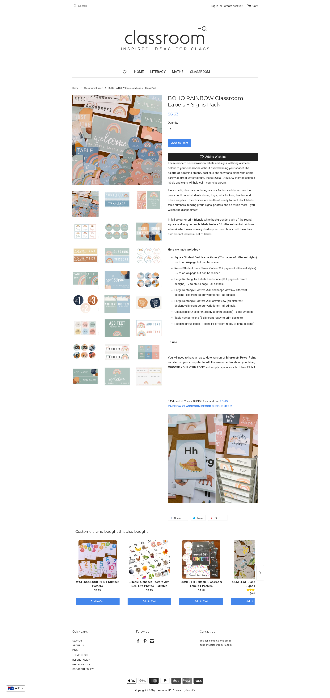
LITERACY (158, 72)
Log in (214, 5)
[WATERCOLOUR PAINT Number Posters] (98, 559)
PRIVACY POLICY (81, 664)
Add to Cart (97, 601)
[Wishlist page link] (124, 71)
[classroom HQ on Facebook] (138, 641)
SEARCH (77, 640)
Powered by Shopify (184, 690)
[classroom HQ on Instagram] (152, 641)
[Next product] (260, 572)
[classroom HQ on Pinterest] (145, 641)
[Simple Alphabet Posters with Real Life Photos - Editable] (149, 559)
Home (75, 88)
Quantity (173, 122)
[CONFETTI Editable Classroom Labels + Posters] (201, 559)
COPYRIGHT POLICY (83, 669)
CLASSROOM (200, 72)
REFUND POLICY (81, 659)
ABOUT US (78, 645)
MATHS (178, 72)
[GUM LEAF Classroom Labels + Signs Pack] (253, 559)
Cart (255, 5)
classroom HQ (163, 690)
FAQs (75, 650)
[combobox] (15, 688)
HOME (139, 72)
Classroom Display (93, 88)
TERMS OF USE (80, 655)
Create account (233, 5)
